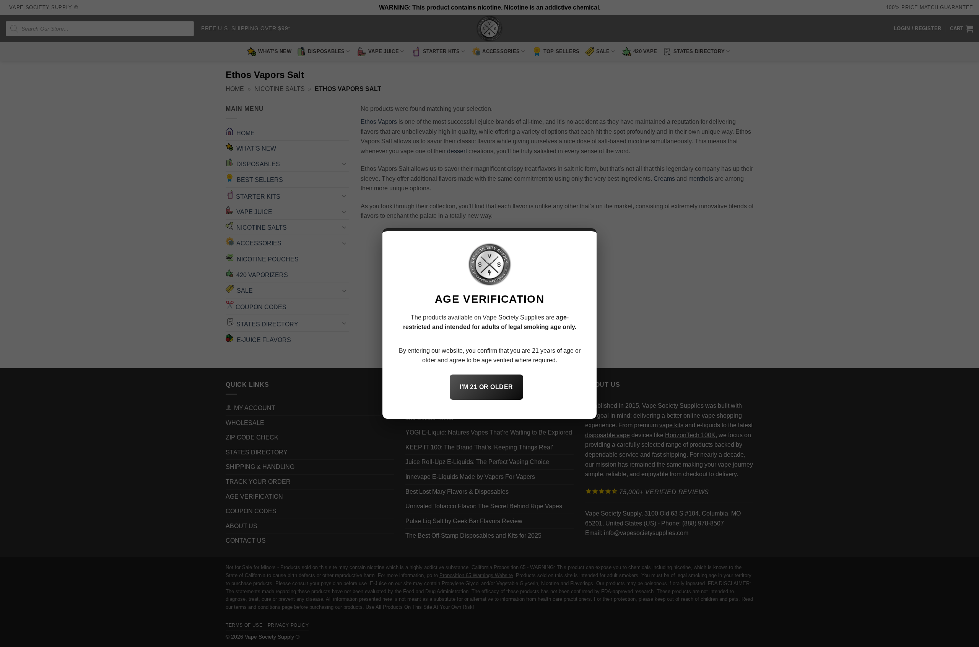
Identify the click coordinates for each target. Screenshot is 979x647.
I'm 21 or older (486, 387)
